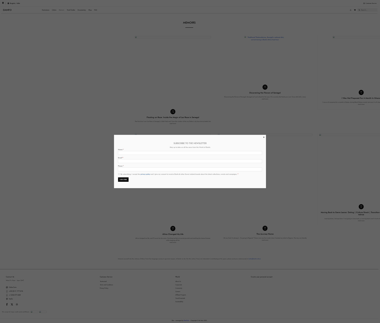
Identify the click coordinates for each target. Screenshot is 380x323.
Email (120, 158)
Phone (121, 166)
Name (121, 149)
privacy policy (146, 174)
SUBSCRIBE (123, 180)
